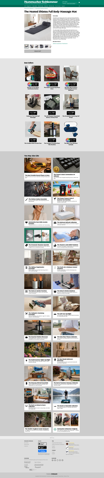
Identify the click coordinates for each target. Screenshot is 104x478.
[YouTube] (57, 460)
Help (53, 440)
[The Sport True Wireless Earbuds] (71, 137)
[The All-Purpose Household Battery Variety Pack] (52, 110)
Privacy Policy (60, 476)
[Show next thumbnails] (51, 46)
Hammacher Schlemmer (29, 8)
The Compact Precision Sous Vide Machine (52, 143)
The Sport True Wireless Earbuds (71, 143)
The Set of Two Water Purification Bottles (33, 88)
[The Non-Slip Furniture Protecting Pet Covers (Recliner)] (71, 81)
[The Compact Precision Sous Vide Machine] (52, 137)
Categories (28, 6)
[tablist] (37, 46)
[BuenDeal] (39, 467)
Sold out (37, 51)
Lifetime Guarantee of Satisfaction (60, 43)
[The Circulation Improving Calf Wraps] (71, 110)
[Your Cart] (79, 2)
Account (39, 440)
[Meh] (28, 465)
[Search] (63, 2)
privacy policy (47, 454)
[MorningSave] (39, 465)
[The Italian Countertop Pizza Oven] (52, 81)
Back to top (52, 437)
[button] (79, 6)
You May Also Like (31, 155)
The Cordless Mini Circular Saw (33, 143)
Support (63, 6)
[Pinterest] (60, 460)
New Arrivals (40, 6)
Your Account (58, 6)
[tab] (26, 46)
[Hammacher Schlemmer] (41, 2)
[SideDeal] (28, 467)
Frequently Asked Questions (57, 442)
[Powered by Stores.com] (52, 474)
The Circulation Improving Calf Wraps (71, 116)
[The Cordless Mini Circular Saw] (33, 137)
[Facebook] (52, 460)
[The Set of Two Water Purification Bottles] (33, 81)
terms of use (40, 454)
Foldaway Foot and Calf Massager (33, 116)
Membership (51, 6)
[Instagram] (55, 460)
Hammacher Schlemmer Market (41, 8)
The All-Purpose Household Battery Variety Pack (52, 116)
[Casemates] (33, 470)
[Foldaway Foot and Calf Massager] (33, 110)
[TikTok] (62, 460)
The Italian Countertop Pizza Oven (52, 88)
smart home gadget (71, 3)
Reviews (67, 441)
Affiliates (53, 447)
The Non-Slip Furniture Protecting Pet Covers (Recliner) (71, 89)
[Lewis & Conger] (39, 462)
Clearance (46, 6)
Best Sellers (35, 6)
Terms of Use (66, 476)
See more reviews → (70, 454)
